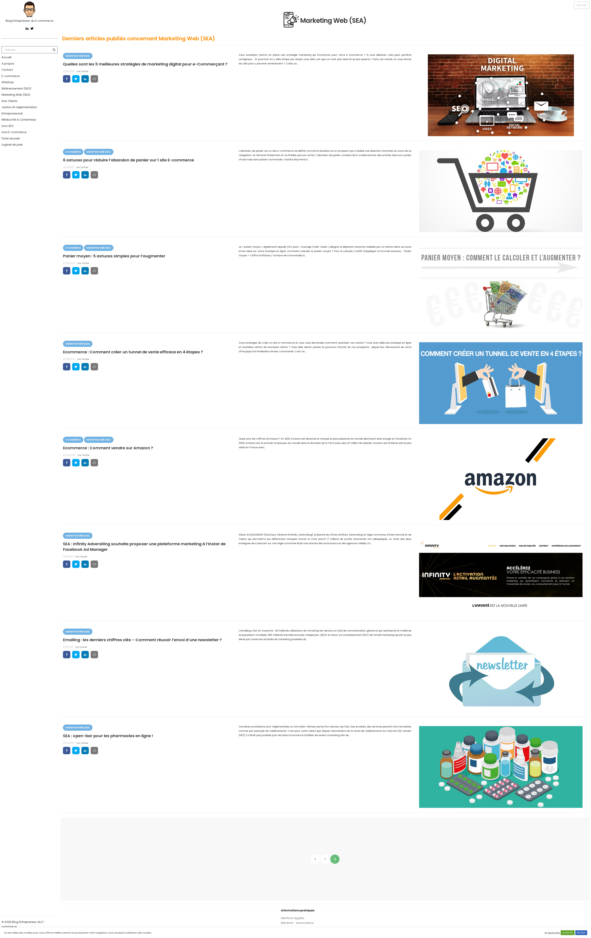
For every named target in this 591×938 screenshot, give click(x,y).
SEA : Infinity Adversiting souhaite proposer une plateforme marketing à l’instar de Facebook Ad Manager (144, 546)
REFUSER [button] (581, 932)
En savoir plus (552, 932)
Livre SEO (8, 126)
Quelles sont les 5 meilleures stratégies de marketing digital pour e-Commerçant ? (145, 64)
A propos (8, 63)
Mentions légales (292, 918)
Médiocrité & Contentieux (19, 120)
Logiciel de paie (12, 144)
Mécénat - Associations (297, 923)
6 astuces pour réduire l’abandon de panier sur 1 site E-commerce (128, 160)
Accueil (6, 57)
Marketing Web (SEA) (16, 95)
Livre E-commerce (14, 132)
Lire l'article (82, 71)
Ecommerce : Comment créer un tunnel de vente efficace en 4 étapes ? (133, 352)
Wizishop (8, 82)
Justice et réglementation (19, 107)
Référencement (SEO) (16, 88)
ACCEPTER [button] (568, 932)
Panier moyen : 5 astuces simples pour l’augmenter (114, 256)
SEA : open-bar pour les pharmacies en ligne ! (108, 736)
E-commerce (11, 76)
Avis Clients (9, 101)
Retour (581, 5)
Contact (7, 70)
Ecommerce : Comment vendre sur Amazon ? (108, 448)
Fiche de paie (11, 138)
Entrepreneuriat (12, 113)
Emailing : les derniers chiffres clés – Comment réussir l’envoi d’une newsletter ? (142, 640)
